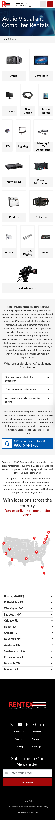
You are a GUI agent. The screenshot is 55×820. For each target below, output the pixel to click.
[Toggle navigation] (50, 4)
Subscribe (27, 782)
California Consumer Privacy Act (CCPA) (27, 806)
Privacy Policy (28, 800)
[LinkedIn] (42, 724)
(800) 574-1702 (24, 3)
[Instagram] (34, 724)
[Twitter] (11, 724)
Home (5, 39)
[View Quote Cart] (43, 4)
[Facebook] (27, 724)
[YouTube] (20, 724)
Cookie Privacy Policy (27, 812)
